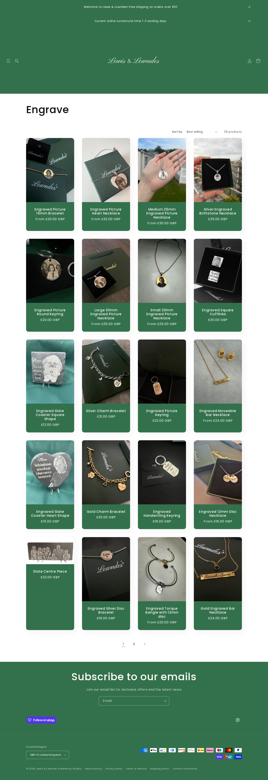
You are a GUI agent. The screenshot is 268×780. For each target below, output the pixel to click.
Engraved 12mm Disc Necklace (218, 514)
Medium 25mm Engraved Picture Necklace (162, 213)
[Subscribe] (164, 701)
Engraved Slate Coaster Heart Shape (50, 514)
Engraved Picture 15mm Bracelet (50, 211)
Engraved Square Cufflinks (218, 312)
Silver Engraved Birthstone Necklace (217, 211)
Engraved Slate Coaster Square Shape (50, 415)
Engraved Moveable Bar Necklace (218, 413)
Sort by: (177, 132)
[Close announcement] (249, 7)
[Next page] (144, 644)
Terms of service (136, 768)
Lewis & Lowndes (46, 768)
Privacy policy (114, 768)
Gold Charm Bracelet (106, 512)
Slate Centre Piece (50, 571)
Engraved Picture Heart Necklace (106, 211)
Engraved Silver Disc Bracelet (106, 610)
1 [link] (123, 644)
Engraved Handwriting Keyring (162, 514)
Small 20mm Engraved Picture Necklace (162, 314)
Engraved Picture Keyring (162, 413)
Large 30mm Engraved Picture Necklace (106, 314)
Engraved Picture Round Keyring (50, 312)
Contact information (185, 768)
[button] (8, 61)
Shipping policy (159, 768)
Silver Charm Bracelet (106, 411)
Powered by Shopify (70, 768)
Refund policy (93, 768)
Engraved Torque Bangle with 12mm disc (162, 612)
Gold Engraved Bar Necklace (218, 610)
